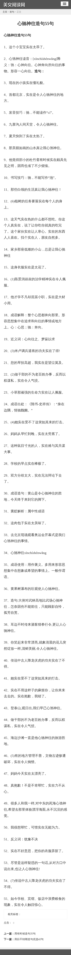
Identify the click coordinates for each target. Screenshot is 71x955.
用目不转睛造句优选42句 (29, 939)
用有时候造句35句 (25, 933)
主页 (5, 12)
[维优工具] (14, 8)
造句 (12, 12)
